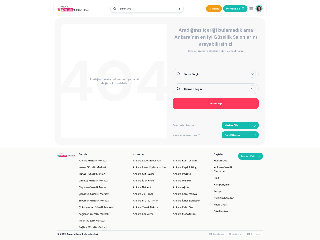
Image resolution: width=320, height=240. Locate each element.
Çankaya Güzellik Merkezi (94, 194)
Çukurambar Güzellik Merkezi (96, 207)
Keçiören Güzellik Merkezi (94, 214)
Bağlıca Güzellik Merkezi (93, 227)
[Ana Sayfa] (73, 9)
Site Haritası (221, 211)
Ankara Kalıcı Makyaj (185, 194)
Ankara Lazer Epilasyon (147, 160)
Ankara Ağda (181, 187)
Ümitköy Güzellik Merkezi (93, 180)
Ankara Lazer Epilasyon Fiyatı (150, 167)
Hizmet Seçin (193, 89)
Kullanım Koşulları (224, 198)
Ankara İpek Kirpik (143, 180)
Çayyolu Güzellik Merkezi (93, 187)
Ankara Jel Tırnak (143, 194)
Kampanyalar (222, 184)
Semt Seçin (192, 74)
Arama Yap (216, 103)
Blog (216, 178)
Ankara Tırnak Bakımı (145, 207)
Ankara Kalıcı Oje (183, 207)
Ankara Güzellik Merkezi (93, 160)
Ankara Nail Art (142, 187)
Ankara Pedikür (182, 174)
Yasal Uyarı (220, 204)
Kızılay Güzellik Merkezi (92, 167)
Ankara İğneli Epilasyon (186, 200)
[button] (147, 9)
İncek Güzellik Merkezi (92, 220)
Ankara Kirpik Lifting (185, 167)
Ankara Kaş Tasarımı (185, 160)
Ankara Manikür (182, 180)
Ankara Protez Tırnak (145, 200)
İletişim (218, 191)
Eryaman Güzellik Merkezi (94, 200)
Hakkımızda (221, 160)
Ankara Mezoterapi (184, 214)
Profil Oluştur (232, 134)
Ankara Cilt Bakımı (143, 174)
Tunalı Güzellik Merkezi (92, 174)
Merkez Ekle (231, 125)
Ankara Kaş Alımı (143, 214)
